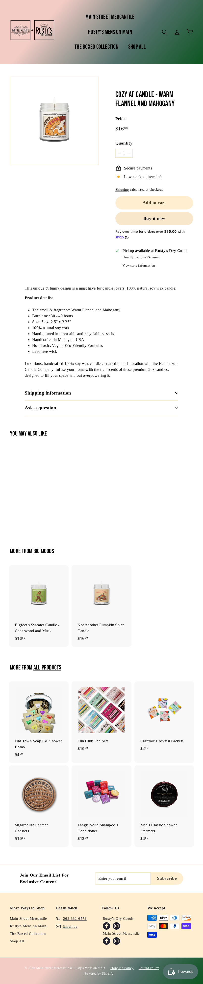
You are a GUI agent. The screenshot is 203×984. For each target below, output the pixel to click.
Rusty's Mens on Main (110, 32)
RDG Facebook (106, 926)
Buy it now (154, 218)
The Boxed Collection (96, 46)
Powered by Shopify (99, 973)
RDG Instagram (116, 926)
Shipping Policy (122, 968)
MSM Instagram (116, 941)
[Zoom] (54, 121)
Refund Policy (149, 968)
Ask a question (40, 407)
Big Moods (43, 551)
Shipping (122, 189)
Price (120, 118)
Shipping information (48, 393)
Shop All (137, 46)
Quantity (123, 143)
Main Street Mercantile (109, 17)
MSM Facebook (106, 941)
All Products (47, 667)
